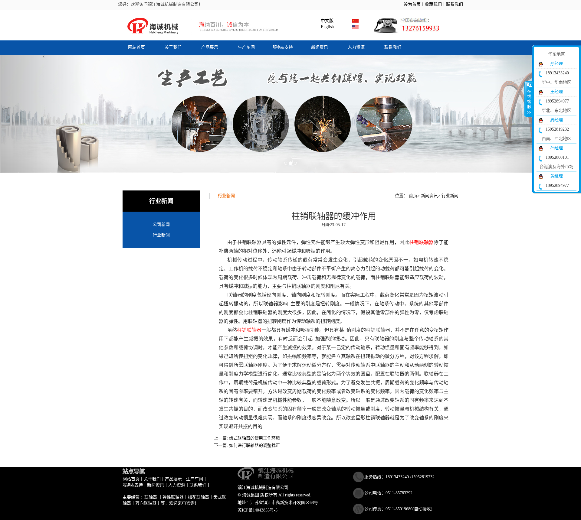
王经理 (556, 91)
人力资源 (356, 47)
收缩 (528, 99)
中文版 (325, 20)
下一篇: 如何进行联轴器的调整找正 (247, 445)
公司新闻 (161, 224)
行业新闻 (161, 235)
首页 (413, 195)
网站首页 (136, 47)
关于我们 (173, 47)
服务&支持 (283, 47)
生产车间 (246, 47)
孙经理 (556, 63)
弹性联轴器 (173, 497)
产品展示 (209, 47)
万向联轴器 (145, 503)
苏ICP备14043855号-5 (257, 510)
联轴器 (150, 497)
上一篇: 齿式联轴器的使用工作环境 (247, 438)
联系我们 (454, 4)
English (326, 26)
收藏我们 (433, 4)
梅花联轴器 (198, 497)
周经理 (556, 120)
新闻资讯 (319, 47)
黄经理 (556, 176)
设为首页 (412, 4)
